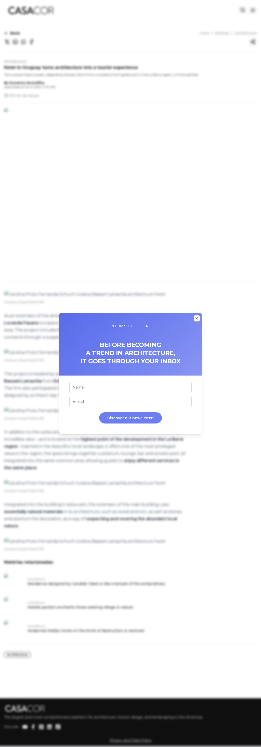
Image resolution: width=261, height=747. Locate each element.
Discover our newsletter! (130, 418)
